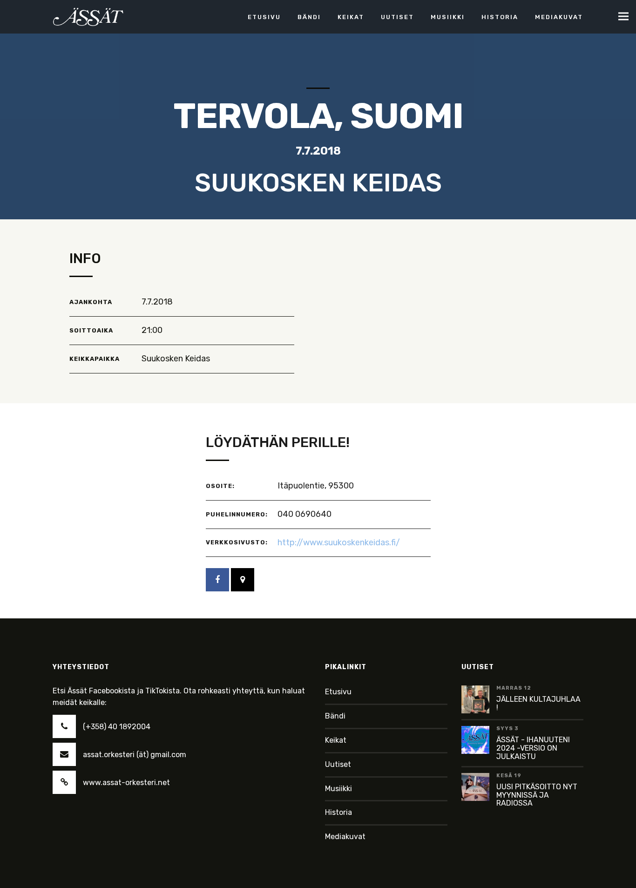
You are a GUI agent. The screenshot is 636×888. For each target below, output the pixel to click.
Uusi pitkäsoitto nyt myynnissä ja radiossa (536, 794)
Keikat (335, 740)
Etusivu (338, 691)
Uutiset (338, 764)
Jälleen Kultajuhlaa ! (538, 703)
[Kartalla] (242, 579)
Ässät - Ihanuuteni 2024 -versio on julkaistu (533, 747)
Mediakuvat (345, 836)
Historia (338, 812)
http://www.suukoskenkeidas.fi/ (338, 542)
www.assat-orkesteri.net (126, 782)
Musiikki (338, 788)
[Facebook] (217, 579)
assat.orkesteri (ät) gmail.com (134, 754)
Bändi (335, 716)
